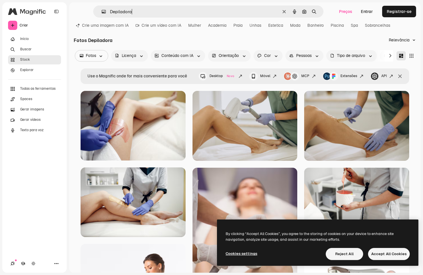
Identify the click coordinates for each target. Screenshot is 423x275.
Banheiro (315, 25)
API (384, 76)
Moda (295, 25)
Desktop (221, 76)
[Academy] (23, 263)
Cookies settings (241, 253)
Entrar (367, 11)
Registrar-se (399, 11)
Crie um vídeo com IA (161, 25)
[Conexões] (12, 263)
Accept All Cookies (389, 253)
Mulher (194, 25)
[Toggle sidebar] (56, 11)
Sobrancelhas (377, 25)
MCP (305, 76)
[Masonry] (401, 55)
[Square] (411, 55)
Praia (238, 25)
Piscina (337, 25)
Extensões (348, 76)
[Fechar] (400, 76)
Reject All (344, 253)
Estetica (275, 25)
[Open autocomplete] (101, 11)
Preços (345, 11)
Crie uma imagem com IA (105, 25)
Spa (354, 25)
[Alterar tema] (33, 263)
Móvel (265, 76)
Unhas (255, 25)
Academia (217, 25)
